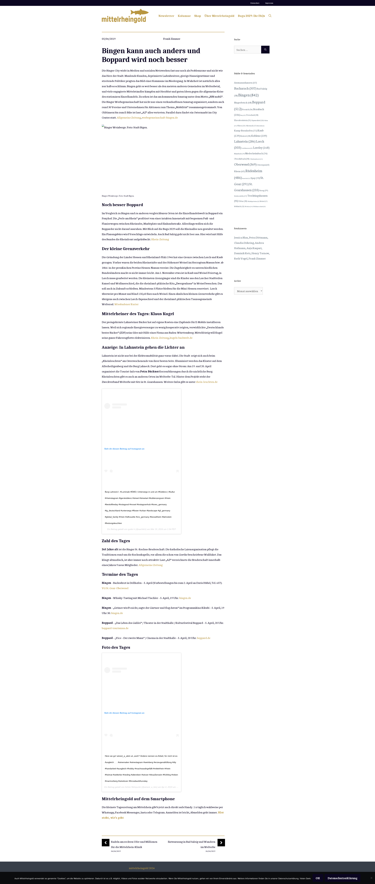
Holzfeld (260, 126)
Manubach (239, 153)
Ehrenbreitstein (242, 120)
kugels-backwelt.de (181, 337)
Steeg (263, 190)
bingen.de (185, 598)
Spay (255, 177)
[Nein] (371, 877)
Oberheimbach (256, 159)
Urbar (242, 201)
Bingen (248, 94)
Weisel (263, 201)
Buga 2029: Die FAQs (251, 16)
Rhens (239, 171)
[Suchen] (265, 50)
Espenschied (257, 120)
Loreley (261, 147)
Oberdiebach (241, 158)
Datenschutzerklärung (342, 878)
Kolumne (184, 16)
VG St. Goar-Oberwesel (115, 588)
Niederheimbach (256, 153)
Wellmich (239, 206)
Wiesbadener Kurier (126, 304)
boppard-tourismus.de (115, 628)
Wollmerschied (259, 206)
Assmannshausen (245, 82)
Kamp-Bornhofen (245, 130)
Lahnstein (244, 141)
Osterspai (263, 164)
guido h (131, 529)
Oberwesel (245, 164)
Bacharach (245, 88)
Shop (197, 16)
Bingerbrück (243, 102)
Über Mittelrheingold (219, 16)
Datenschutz (254, 3)
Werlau (249, 206)
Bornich (247, 109)
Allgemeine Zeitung (129, 117)
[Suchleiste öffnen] (270, 16)
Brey (243, 115)
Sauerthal (246, 178)
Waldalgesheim (253, 201)
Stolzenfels (240, 195)
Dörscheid (252, 115)
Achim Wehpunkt (133, 787)
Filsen (241, 125)
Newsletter (166, 16)
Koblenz (259, 135)
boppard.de (203, 638)
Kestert (245, 135)
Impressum (269, 3)
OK (318, 878)
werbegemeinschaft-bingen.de (160, 117)
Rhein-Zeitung (160, 239)
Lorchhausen (247, 148)
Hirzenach (251, 125)
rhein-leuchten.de (207, 382)
